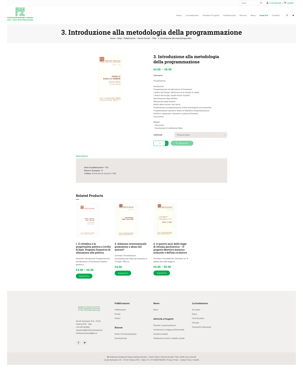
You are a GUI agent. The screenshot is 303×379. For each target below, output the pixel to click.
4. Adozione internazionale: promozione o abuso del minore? (131, 246)
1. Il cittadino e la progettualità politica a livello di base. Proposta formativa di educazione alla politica (93, 248)
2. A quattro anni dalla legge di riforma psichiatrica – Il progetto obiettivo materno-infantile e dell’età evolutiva (170, 248)
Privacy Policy (172, 360)
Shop (119, 38)
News (155, 310)
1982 (154, 38)
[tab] (82, 156)
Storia (194, 314)
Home (112, 38)
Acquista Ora (183, 143)
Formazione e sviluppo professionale (168, 330)
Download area (121, 338)
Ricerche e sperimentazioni (164, 325)
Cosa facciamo (198, 318)
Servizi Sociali (144, 38)
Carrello (290, 3)
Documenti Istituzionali (201, 327)
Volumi (117, 318)
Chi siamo (196, 310)
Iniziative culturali (160, 334)
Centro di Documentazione (125, 334)
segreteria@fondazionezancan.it (89, 330)
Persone (195, 323)
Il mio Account (275, 3)
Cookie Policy (186, 360)
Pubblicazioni (130, 38)
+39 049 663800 (83, 327)
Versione (157, 135)
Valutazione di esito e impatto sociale (169, 338)
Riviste (117, 314)
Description (82, 156)
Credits (196, 360)
